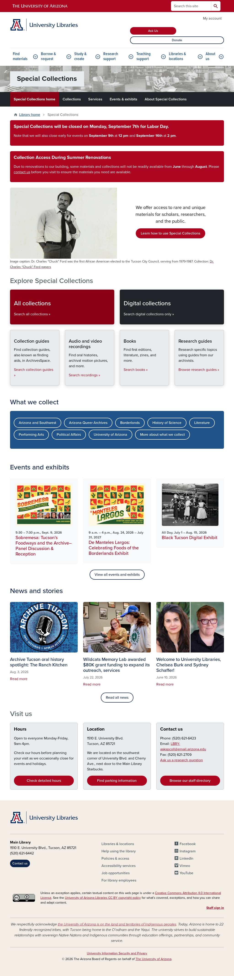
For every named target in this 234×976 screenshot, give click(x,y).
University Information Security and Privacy (117, 953)
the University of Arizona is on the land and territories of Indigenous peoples (117, 924)
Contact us (171, 729)
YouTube (186, 873)
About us (210, 56)
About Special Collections (166, 99)
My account (212, 18)
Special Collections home (34, 99)
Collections (72, 99)
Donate (177, 40)
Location (96, 729)
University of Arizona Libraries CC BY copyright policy (103, 898)
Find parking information (117, 780)
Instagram (188, 851)
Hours (20, 729)
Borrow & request (48, 56)
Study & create (80, 56)
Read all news (117, 697)
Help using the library (118, 851)
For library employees (118, 880)
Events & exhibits (123, 99)
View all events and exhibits (117, 574)
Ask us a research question (181, 760)
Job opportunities (115, 873)
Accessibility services (118, 866)
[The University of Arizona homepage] (40, 6)
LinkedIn (186, 858)
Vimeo (185, 866)
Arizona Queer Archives (88, 422)
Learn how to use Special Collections (170, 233)
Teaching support (143, 56)
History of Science (166, 422)
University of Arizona (110, 434)
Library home (29, 114)
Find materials (20, 56)
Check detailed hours (44, 780)
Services (95, 99)
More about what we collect (162, 434)
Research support (110, 56)
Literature (202, 422)
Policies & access (115, 858)
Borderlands (130, 422)
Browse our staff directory (190, 780)
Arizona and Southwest (37, 422)
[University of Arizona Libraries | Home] (44, 25)
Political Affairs (69, 434)
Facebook (188, 844)
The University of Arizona (153, 959)
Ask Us (153, 31)
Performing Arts (31, 434)
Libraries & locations (177, 56)
